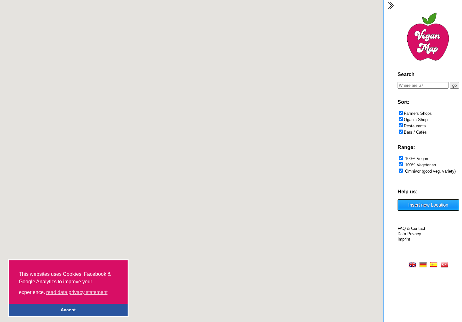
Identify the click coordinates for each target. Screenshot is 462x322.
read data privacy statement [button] (76, 292)
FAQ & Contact (411, 228)
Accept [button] (68, 309)
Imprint (404, 239)
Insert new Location (428, 205)
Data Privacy (409, 233)
